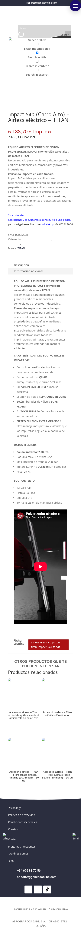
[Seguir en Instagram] (38, 889)
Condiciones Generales (22, 822)
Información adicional (28, 271)
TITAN (21, 248)
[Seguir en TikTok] (47, 889)
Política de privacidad (21, 815)
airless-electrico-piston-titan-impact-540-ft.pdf (46, 645)
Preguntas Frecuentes (22, 846)
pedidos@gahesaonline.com (24, 224)
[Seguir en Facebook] (28, 889)
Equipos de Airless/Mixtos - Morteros (45, 244)
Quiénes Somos (18, 853)
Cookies (13, 829)
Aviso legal (15, 808)
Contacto (13, 839)
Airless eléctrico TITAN (37, 239)
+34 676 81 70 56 (64, 224)
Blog (11, 860)
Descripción (21, 265)
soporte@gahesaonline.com (37, 877)
